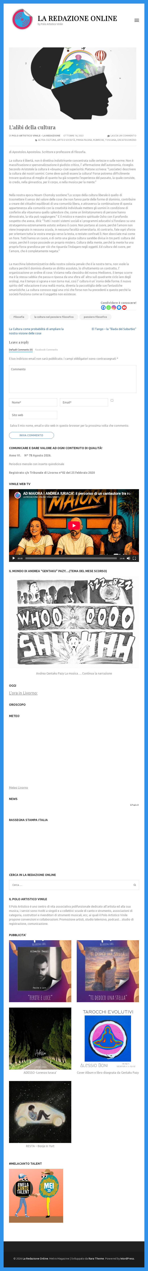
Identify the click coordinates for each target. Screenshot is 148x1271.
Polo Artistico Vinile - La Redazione (36, 135)
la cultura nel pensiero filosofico (54, 317)
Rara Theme (96, 1258)
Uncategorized (126, 140)
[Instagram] (114, 307)
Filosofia (19, 317)
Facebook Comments (46, 349)
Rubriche (98, 140)
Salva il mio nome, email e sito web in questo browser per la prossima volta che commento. (69, 425)
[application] (74, 525)
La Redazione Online (77, 18)
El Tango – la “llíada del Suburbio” (114, 329)
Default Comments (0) (21, 349)
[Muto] (128, 558)
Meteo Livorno (18, 787)
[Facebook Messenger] (119, 307)
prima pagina (84, 140)
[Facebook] (103, 307)
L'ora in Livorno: (23, 693)
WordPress (127, 1258)
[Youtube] (124, 307)
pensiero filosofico (95, 317)
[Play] (14, 558)
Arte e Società (66, 140)
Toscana (110, 140)
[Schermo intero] (134, 558)
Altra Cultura (47, 140)
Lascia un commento (123, 135)
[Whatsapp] (108, 307)
